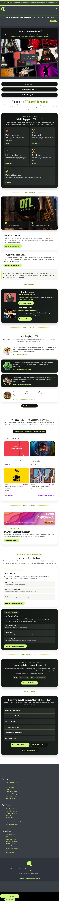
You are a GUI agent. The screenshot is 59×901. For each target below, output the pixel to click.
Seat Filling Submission (12, 811)
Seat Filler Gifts (10, 798)
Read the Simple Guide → (12, 265)
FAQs (7, 789)
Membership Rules (11, 791)
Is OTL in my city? (10, 721)
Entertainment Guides (12, 837)
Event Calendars (10, 835)
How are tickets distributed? (13, 732)
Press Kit (8, 815)
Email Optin (9, 899)
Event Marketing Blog (12, 813)
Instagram (27, 878)
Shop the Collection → (26, 303)
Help (7, 850)
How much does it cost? (12, 716)
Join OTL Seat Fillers (12, 782)
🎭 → (29, 95)
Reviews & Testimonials (13, 848)
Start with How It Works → (13, 246)
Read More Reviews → (29, 406)
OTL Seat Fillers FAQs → (39, 745)
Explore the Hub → (24, 319)
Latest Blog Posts (11, 839)
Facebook (21, 878)
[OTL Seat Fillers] (3, 9)
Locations (9, 785)
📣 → (29, 89)
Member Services (11, 796)
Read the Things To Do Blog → (14, 603)
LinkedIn (38, 878)
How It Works (10, 787)
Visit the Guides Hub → (29, 683)
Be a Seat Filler (10, 896)
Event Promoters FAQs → (29, 750)
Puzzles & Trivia (10, 843)
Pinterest (32, 878)
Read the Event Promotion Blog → (15, 646)
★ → (29, 84)
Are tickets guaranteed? (12, 727)
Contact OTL (9, 817)
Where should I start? (11, 738)
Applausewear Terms (12, 824)
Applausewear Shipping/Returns (15, 822)
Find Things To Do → (11, 540)
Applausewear (39, 107)
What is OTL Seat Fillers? (12, 710)
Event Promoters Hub (12, 809)
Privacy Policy (10, 852)
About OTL (9, 846)
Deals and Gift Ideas (12, 841)
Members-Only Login (12, 794)
